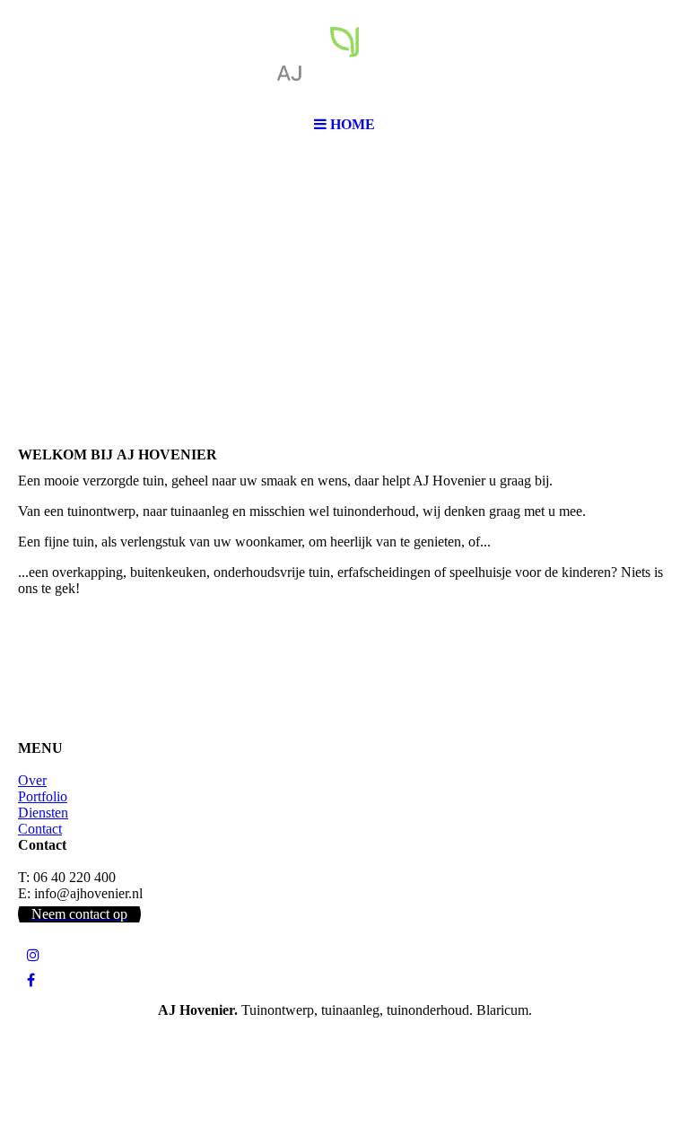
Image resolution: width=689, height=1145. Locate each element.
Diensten (43, 812)
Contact (40, 828)
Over (32, 780)
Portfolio (42, 796)
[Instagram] (33, 955)
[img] (344, 54)
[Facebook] (31, 980)
